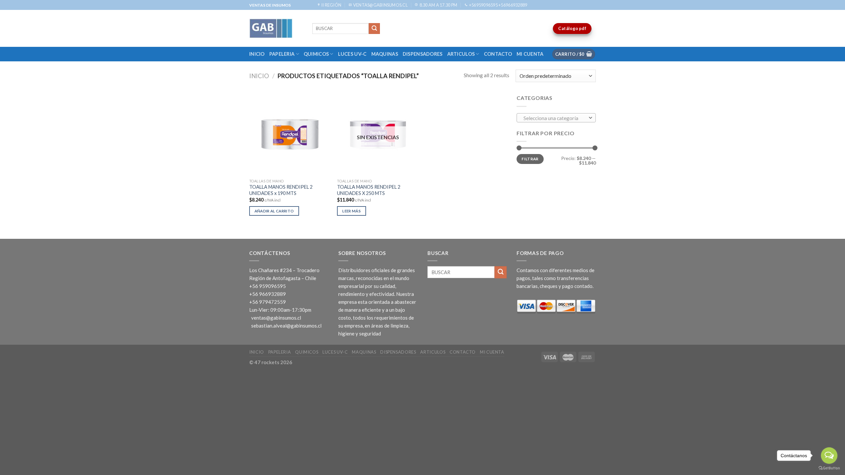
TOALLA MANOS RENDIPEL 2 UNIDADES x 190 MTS (281, 190)
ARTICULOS (461, 54)
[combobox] (556, 117)
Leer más (351, 211)
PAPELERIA (282, 54)
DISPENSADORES (423, 54)
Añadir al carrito (274, 211)
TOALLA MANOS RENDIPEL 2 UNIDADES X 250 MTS (368, 190)
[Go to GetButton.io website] (829, 468)
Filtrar (530, 158)
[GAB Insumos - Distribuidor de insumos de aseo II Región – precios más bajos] (275, 28)
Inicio (257, 54)
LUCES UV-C (352, 54)
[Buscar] (374, 28)
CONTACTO (498, 54)
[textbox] (555, 118)
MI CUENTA (530, 54)
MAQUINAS (384, 54)
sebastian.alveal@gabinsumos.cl (286, 326)
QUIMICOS (316, 54)
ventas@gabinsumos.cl (276, 318)
